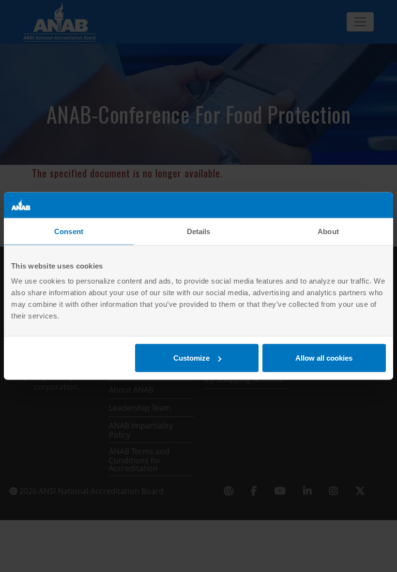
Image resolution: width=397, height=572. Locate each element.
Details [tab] (199, 231)
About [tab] (328, 231)
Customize (191, 358)
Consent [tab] (68, 231)
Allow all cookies (323, 358)
